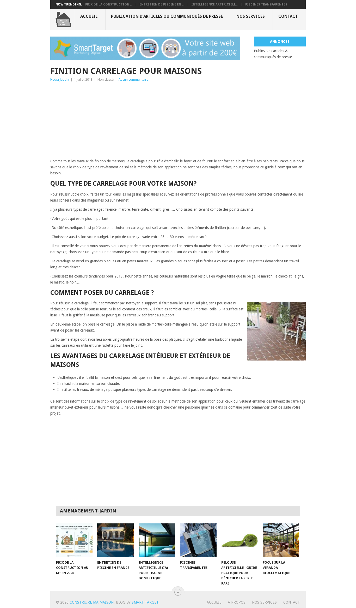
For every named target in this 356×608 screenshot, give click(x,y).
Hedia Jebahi (59, 79)
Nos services (250, 16)
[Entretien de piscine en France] (115, 540)
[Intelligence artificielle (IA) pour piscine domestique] (157, 540)
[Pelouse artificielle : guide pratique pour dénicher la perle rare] (239, 540)
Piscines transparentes (266, 4)
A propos (236, 602)
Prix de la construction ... (108, 4)
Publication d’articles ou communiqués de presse (167, 16)
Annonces (280, 41)
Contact (288, 16)
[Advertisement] (178, 121)
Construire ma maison (92, 602)
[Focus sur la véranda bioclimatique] (281, 540)
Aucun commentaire (133, 79)
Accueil (88, 16)
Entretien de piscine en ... (161, 4)
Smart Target (145, 602)
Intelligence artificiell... (214, 4)
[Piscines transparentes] (198, 540)
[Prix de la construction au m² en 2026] (74, 540)
